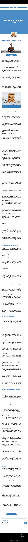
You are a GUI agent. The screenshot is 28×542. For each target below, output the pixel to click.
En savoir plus (15, 2)
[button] (2, 523)
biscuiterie (3, 62)
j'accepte (12, 2)
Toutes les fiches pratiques (13, 7)
